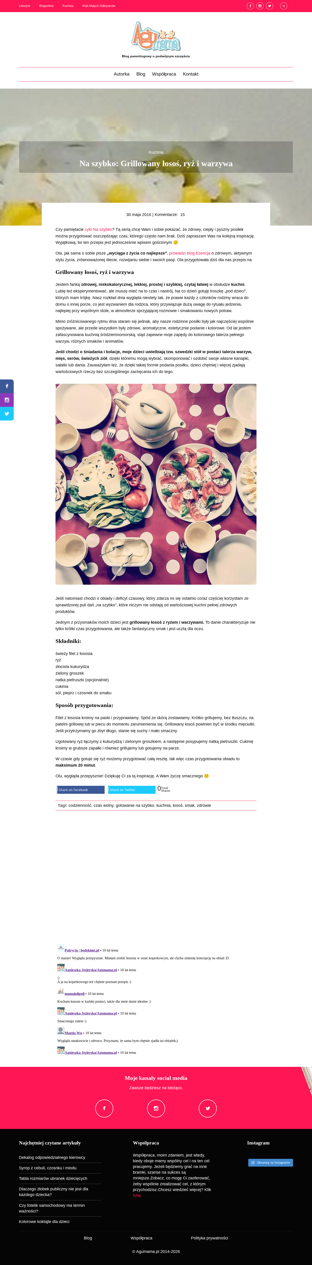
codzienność (80, 805)
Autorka (122, 73)
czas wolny (104, 805)
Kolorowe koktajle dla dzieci (44, 1221)
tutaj (137, 1195)
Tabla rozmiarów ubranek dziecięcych (53, 1178)
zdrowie (204, 805)
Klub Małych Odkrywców (98, 6)
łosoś (177, 805)
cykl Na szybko (98, 229)
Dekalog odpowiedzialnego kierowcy (52, 1157)
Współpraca (164, 73)
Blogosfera (46, 6)
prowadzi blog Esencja (189, 253)
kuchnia (163, 805)
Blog (140, 73)
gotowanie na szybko (135, 805)
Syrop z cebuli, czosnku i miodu (48, 1168)
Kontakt (190, 73)
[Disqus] (156, 877)
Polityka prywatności (209, 1238)
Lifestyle (24, 6)
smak (190, 805)
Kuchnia (68, 6)
